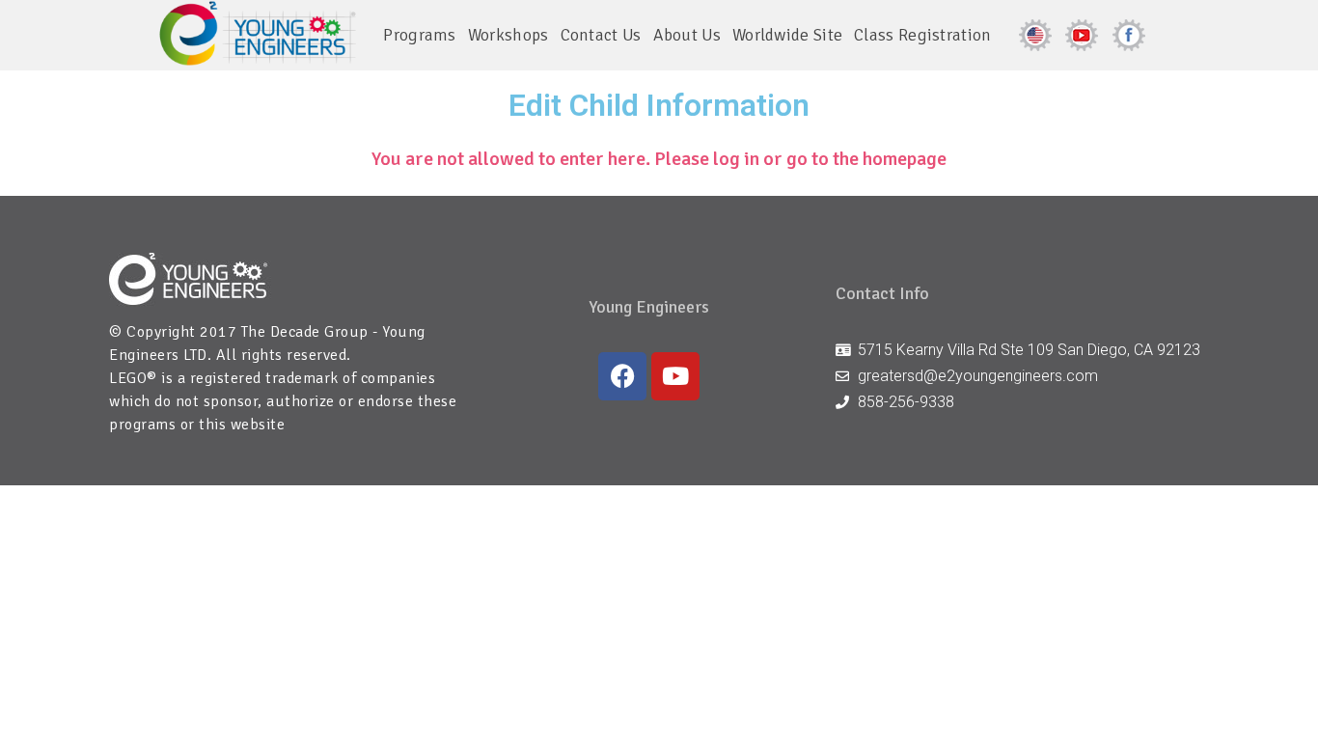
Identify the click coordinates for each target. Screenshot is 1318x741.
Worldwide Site (787, 34)
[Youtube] (675, 376)
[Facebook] (622, 376)
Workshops (508, 34)
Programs (419, 34)
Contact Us (601, 34)
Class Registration (922, 34)
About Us (687, 34)
